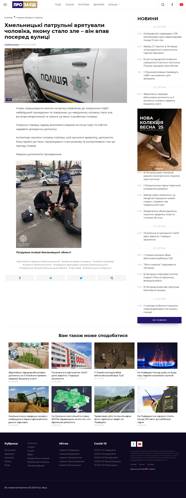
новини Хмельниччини (38, 264)
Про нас (142, 464)
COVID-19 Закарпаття (105, 454)
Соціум (69, 4)
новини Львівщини (69, 450)
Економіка (9, 450)
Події (58, 4)
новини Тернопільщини (71, 461)
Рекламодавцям (36, 465)
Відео (30, 454)
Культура (9, 457)
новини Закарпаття (69, 454)
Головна (133, 464)
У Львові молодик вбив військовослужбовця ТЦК (109, 374)
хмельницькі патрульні (98, 268)
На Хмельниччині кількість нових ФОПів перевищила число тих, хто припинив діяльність (71, 419)
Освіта (7, 461)
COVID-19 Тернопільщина (107, 461)
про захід (76, 268)
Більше (112, 4)
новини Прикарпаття (70, 457)
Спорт (31, 451)
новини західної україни (77, 261)
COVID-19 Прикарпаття (106, 457)
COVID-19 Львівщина (105, 450)
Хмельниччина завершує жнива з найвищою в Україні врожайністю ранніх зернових (28, 419)
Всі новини (159, 320)
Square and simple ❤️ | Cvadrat (142, 469)
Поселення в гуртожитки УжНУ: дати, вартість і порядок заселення (69, 375)
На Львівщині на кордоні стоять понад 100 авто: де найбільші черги (155, 419)
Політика (83, 4)
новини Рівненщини (70, 465)
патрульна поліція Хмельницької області (44, 268)
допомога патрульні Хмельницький (39, 261)
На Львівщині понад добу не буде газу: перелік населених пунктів (156, 374)
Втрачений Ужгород (38, 462)
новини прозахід (104, 261)
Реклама (150, 464)
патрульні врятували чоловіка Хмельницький (81, 264)
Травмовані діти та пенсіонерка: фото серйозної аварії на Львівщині (112, 419)
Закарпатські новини (38, 458)
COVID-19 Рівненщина (105, 465)
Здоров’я (98, 4)
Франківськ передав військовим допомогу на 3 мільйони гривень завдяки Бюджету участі (28, 375)
